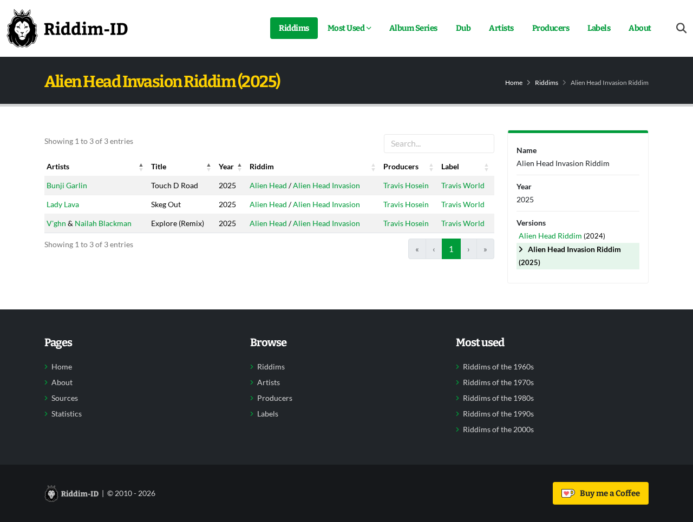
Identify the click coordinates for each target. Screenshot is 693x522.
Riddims (294, 28)
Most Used (346, 28)
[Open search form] (681, 28)
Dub (463, 28)
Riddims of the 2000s (498, 429)
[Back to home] (67, 28)
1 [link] (451, 249)
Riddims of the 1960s (498, 366)
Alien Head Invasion (326, 185)
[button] (141, 166)
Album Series (413, 28)
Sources (64, 398)
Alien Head (268, 185)
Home (513, 82)
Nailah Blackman (103, 223)
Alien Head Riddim (551, 235)
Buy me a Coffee (608, 493)
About (640, 28)
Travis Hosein (406, 185)
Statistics (66, 413)
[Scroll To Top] (674, 510)
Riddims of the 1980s (498, 398)
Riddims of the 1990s (498, 413)
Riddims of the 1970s (498, 382)
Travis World (463, 185)
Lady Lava (63, 204)
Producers (551, 28)
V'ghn (56, 223)
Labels (598, 28)
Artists (501, 28)
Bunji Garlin (67, 185)
